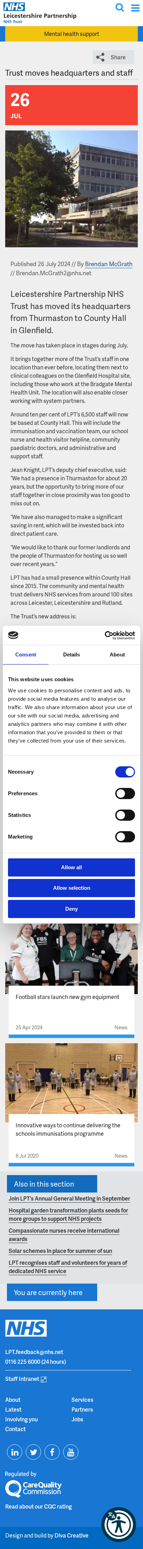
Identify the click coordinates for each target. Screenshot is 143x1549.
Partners (82, 1409)
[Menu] (135, 8)
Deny (71, 909)
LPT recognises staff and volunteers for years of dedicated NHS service (68, 1266)
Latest (13, 1409)
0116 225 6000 (22, 1362)
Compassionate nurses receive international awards (64, 1234)
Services (82, 1400)
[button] (118, 1524)
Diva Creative (71, 1535)
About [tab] (117, 654)
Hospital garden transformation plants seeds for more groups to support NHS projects (68, 1214)
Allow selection (71, 888)
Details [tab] (71, 654)
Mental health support (71, 34)
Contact (15, 1429)
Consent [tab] (25, 654)
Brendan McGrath (109, 264)
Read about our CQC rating (38, 1506)
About (12, 1400)
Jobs (77, 1419)
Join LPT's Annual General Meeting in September (69, 1198)
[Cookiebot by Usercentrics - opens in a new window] (104, 635)
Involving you (21, 1419)
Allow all (71, 867)
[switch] (125, 793)
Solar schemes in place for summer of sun (60, 1251)
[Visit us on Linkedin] (14, 1452)
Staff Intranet (22, 1379)
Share (118, 57)
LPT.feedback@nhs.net (34, 1352)
